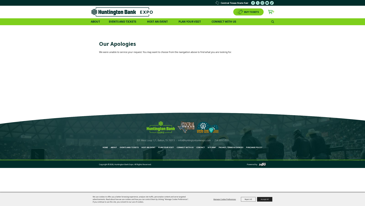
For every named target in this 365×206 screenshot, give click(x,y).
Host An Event (157, 21)
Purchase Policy (254, 147)
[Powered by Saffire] (262, 164)
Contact (200, 147)
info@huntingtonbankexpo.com (194, 140)
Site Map (212, 147)
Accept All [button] (265, 199)
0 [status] (273, 11)
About (95, 21)
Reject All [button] (248, 199)
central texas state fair (234, 3)
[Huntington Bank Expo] (122, 12)
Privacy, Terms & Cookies (231, 147)
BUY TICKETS (251, 12)
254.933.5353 (221, 140)
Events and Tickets (122, 21)
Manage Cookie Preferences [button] (224, 199)
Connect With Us (224, 21)
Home (105, 147)
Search (272, 22)
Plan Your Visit (190, 21)
